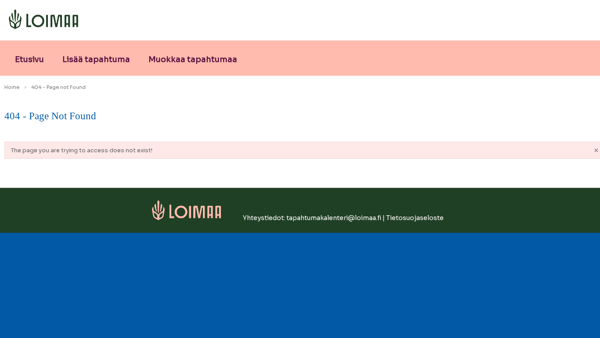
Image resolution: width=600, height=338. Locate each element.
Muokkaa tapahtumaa (192, 59)
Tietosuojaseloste (415, 218)
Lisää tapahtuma (96, 59)
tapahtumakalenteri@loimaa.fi (333, 218)
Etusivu (29, 59)
